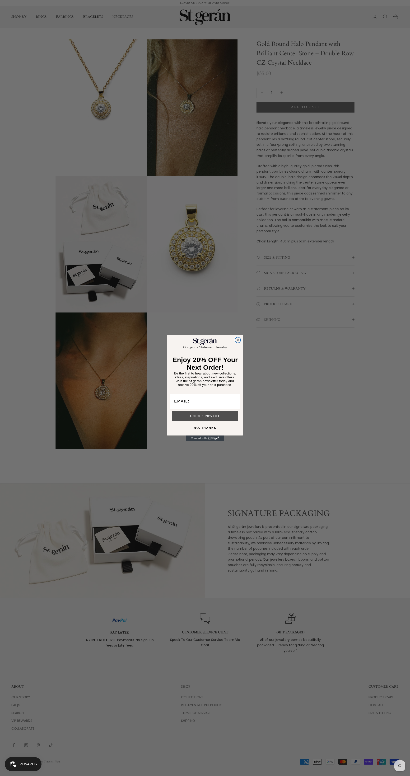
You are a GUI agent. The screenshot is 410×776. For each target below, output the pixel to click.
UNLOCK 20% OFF (205, 416)
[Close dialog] (238, 340)
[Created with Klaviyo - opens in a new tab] (205, 438)
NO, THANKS (205, 428)
